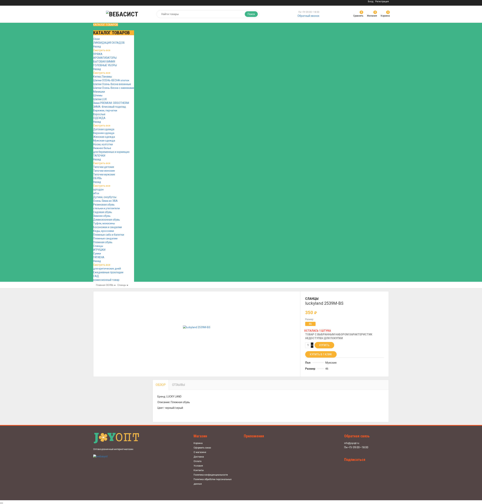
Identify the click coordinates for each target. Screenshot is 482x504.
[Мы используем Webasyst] (100, 456)
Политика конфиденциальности (211, 475)
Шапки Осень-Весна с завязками (113, 87)
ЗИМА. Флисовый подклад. (109, 106)
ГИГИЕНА (98, 257)
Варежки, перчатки (105, 110)
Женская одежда (104, 136)
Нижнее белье (102, 148)
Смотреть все (101, 50)
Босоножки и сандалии (107, 227)
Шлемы (97, 95)
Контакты (199, 470)
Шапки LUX (100, 99)
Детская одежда (103, 129)
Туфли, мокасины (104, 223)
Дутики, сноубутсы (104, 197)
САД (96, 276)
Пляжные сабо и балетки (108, 234)
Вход (370, 1)
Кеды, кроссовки (103, 230)
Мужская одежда (104, 140)
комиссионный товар (106, 279)
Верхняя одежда (103, 133)
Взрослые (99, 114)
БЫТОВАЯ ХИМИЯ (104, 61)
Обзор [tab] (161, 385)
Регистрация (382, 1)
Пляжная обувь (102, 242)
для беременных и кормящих (111, 151)
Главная (100, 285)
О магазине (200, 452)
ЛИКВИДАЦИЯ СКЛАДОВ (109, 42)
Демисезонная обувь (106, 219)
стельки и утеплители (106, 208)
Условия (198, 465)
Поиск (251, 14)
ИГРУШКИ (99, 249)
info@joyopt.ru (351, 443)
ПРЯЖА (97, 54)
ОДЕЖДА (99, 118)
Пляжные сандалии (105, 238)
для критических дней (107, 268)
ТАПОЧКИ (99, 155)
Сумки (97, 253)
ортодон (98, 189)
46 (310, 323)
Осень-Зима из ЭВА (105, 200)
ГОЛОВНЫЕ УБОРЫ (105, 65)
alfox (96, 193)
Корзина (198, 443)
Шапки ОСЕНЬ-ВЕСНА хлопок (111, 80)
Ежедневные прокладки (108, 272)
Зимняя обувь (102, 215)
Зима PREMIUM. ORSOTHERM (111, 102)
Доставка (199, 456)
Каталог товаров (105, 24)
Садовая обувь (102, 212)
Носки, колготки (103, 144)
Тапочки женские (104, 170)
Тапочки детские (103, 166)
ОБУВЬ (97, 178)
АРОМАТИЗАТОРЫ (105, 57)
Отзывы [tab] (178, 385)
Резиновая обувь (104, 204)
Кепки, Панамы (102, 76)
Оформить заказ (202, 447)
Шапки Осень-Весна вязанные (112, 84)
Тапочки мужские (104, 174)
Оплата (197, 461)
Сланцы (98, 245)
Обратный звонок (308, 15)
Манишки (99, 91)
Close (96, 38)
